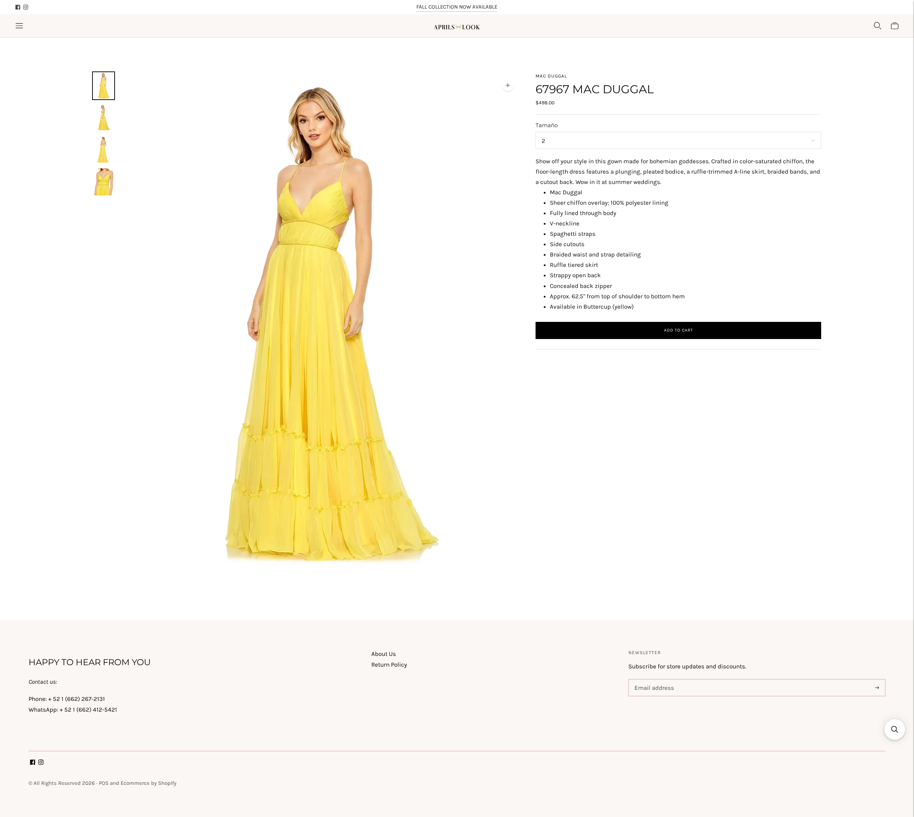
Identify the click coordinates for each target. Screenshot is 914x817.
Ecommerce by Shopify (148, 783)
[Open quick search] (878, 26)
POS (104, 783)
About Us (383, 653)
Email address (653, 680)
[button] (894, 729)
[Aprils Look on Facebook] (17, 7)
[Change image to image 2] (103, 118)
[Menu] (19, 26)
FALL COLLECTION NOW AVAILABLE (456, 7)
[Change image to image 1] (103, 86)
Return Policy (389, 664)
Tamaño (547, 125)
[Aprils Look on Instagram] (25, 7)
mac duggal (551, 76)
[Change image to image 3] (103, 150)
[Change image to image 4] (103, 182)
